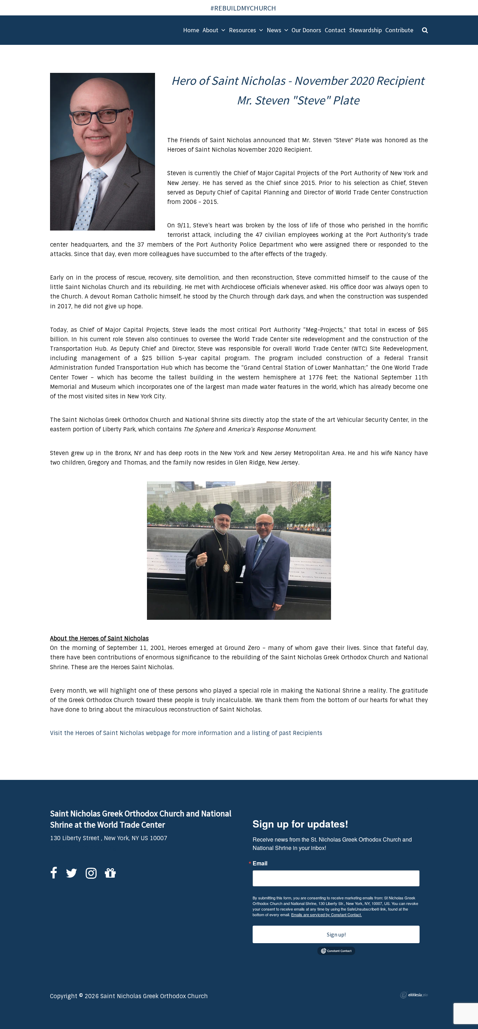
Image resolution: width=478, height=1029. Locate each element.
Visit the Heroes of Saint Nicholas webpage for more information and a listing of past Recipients (186, 733)
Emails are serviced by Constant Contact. (326, 914)
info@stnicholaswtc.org (83, 847)
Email (260, 863)
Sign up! (336, 934)
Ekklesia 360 (414, 995)
